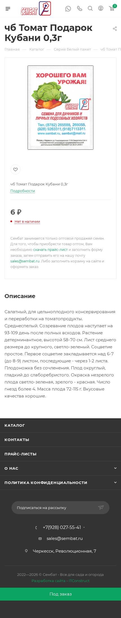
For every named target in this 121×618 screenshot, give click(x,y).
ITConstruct (79, 580)
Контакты (17, 439)
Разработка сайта (49, 580)
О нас (11, 468)
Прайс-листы (21, 454)
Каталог (15, 425)
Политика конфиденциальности (46, 482)
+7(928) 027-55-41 (62, 527)
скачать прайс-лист (50, 249)
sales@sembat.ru (24, 261)
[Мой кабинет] (100, 9)
